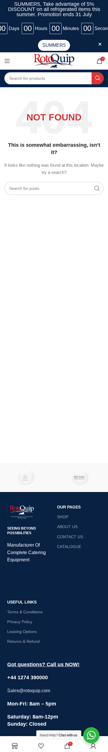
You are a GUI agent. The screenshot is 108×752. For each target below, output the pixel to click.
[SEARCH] (98, 78)
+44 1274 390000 (27, 677)
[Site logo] (54, 60)
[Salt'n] (81, 477)
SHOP (62, 517)
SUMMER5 (54, 45)
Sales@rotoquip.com (28, 690)
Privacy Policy (19, 621)
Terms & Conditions (25, 612)
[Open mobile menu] (7, 61)
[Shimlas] (27, 477)
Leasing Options (22, 631)
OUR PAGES (69, 507)
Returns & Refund (23, 641)
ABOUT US (67, 526)
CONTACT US (70, 536)
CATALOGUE (69, 546)
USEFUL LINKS (22, 602)
